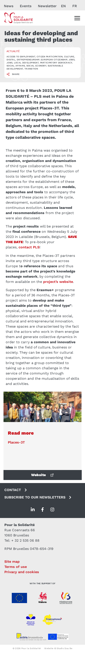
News (8, 6)
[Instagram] (52, 509)
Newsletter (47, 6)
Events (25, 6)
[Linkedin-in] (32, 509)
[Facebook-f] (42, 509)
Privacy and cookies (21, 572)
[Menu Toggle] (77, 18)
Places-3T (16, 442)
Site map (12, 561)
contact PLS (29, 247)
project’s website (58, 282)
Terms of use (15, 567)
